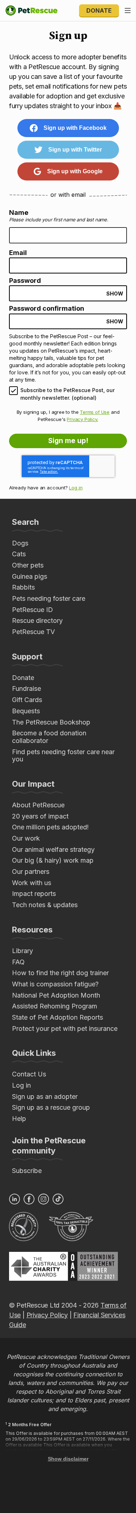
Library (22, 951)
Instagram (43, 1199)
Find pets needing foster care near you (63, 755)
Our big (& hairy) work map (53, 860)
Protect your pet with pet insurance (65, 1028)
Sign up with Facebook (75, 128)
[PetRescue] (31, 10)
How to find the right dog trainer (60, 973)
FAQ (18, 962)
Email (18, 252)
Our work (26, 838)
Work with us (31, 883)
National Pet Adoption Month (56, 995)
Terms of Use (95, 412)
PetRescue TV (33, 632)
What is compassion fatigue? (55, 984)
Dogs (20, 543)
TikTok (58, 1199)
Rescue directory (37, 620)
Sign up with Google (75, 171)
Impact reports (34, 893)
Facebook (29, 1199)
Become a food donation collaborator (49, 736)
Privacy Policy (47, 1315)
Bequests (26, 711)
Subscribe (27, 1170)
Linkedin (14, 1199)
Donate (99, 10)
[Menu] (127, 10)
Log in (75, 487)
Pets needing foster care (48, 598)
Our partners (30, 871)
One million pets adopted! (50, 827)
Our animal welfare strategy (53, 849)
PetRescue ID (32, 609)
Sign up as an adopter (45, 1096)
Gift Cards (27, 700)
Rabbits (23, 587)
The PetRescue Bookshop (51, 722)
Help (19, 1118)
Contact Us (29, 1074)
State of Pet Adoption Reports (57, 1017)
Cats (19, 554)
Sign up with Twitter (75, 149)
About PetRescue (38, 805)
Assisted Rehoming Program (54, 1006)
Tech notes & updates (45, 905)
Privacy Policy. (82, 419)
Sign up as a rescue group (51, 1107)
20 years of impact (40, 816)
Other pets (28, 565)
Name (18, 212)
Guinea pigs (29, 576)
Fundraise (26, 688)
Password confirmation (46, 308)
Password (25, 280)
